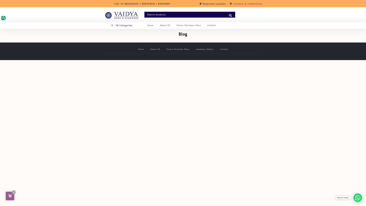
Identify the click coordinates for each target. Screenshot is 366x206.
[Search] (230, 15)
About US (165, 25)
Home (150, 25)
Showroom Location (214, 3)
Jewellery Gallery (205, 49)
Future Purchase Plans (189, 25)
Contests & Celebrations (247, 3)
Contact (211, 25)
